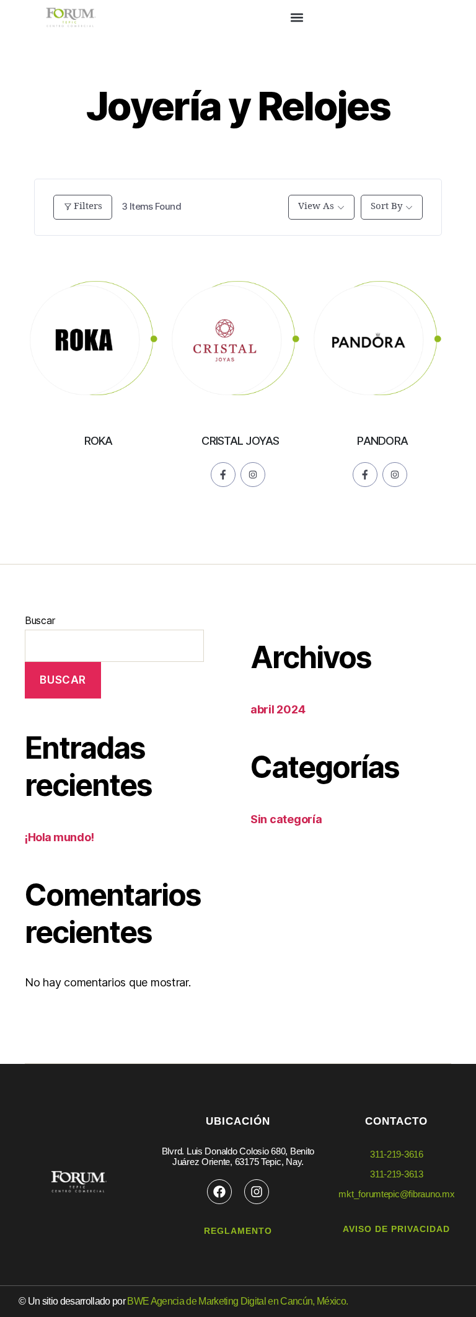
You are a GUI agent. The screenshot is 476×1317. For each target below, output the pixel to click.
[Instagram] (256, 1191)
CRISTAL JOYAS (240, 440)
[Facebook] (219, 1191)
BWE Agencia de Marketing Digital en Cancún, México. (237, 1301)
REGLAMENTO (238, 1231)
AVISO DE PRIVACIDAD (396, 1229)
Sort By (386, 206)
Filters (88, 206)
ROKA (98, 440)
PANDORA (382, 440)
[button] (297, 17)
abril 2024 (277, 709)
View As (316, 206)
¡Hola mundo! (59, 837)
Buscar (40, 620)
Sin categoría (286, 819)
